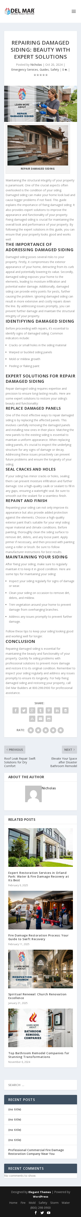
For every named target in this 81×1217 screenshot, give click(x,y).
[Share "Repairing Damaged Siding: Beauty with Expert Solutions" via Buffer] (65, 710)
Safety (54, 69)
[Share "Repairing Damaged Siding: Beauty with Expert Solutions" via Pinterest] (49, 710)
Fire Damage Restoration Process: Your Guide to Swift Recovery (38, 937)
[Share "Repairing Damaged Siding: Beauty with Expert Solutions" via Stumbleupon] (32, 719)
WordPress (40, 1196)
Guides (44, 69)
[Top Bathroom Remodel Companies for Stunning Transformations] (40, 1028)
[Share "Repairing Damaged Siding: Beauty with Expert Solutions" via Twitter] (24, 710)
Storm (54, 1203)
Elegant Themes (39, 1192)
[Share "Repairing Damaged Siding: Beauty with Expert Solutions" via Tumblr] (40, 710)
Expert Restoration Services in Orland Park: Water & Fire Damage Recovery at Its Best (38, 876)
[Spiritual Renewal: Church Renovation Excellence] (40, 969)
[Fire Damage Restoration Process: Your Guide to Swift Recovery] (40, 910)
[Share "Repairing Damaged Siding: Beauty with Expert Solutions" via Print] (49, 719)
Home (13, 1203)
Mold (32, 1203)
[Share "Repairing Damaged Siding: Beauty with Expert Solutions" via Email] (40, 719)
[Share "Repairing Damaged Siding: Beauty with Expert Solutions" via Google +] (32, 710)
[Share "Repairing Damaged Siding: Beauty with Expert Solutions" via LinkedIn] (57, 710)
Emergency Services (24, 69)
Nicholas (36, 65)
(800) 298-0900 (40, 1208)
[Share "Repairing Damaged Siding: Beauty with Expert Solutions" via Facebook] (15, 710)
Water (66, 1203)
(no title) (14, 1109)
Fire (23, 1203)
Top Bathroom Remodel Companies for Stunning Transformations (38, 1055)
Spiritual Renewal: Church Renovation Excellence (37, 996)
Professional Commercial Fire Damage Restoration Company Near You (36, 1152)
